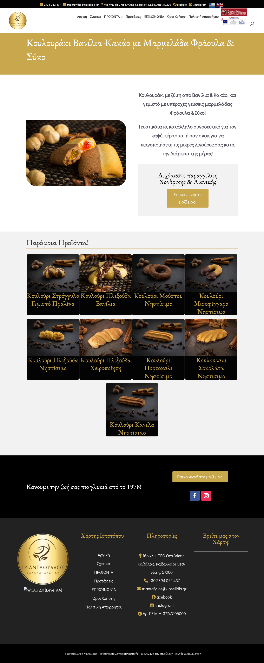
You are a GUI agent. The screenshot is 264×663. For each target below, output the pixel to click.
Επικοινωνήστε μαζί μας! (188, 198)
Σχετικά (95, 16)
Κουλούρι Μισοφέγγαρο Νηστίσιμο (211, 303)
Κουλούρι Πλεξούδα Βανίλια (106, 300)
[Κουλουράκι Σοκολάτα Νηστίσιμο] (211, 337)
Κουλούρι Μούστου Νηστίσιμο (158, 300)
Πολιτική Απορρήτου (204, 16)
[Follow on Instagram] (206, 496)
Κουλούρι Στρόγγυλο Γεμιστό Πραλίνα (53, 300)
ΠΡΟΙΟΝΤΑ (112, 16)
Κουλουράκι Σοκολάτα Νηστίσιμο (211, 368)
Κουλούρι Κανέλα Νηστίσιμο (132, 428)
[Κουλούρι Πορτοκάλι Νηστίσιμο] (158, 337)
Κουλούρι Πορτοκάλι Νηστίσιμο (158, 368)
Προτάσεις (133, 16)
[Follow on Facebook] (195, 496)
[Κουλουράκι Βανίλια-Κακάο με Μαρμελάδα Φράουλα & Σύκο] (76, 185)
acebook (182, 4)
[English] (220, 4)
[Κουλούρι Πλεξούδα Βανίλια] (105, 273)
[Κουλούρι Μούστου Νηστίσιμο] (158, 273)
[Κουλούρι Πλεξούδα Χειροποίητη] (105, 337)
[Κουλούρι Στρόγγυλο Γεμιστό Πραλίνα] (53, 273)
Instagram (199, 4)
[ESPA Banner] (234, 17)
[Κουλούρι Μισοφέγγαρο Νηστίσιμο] (211, 273)
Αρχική (82, 16)
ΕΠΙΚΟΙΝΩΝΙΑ (154, 16)
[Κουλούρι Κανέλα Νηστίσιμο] (132, 402)
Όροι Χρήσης (176, 16)
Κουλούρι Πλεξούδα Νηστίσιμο (53, 364)
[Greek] (212, 4)
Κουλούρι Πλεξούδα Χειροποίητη (106, 364)
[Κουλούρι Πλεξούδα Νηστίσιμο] (53, 337)
